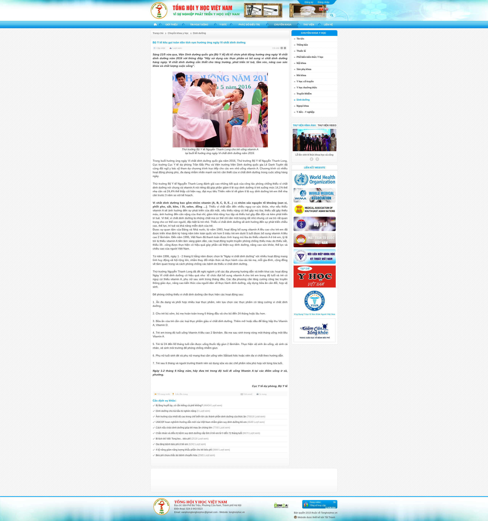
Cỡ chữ (275, 48)
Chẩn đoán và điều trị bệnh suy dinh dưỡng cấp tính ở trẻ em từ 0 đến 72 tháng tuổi (208, 433)
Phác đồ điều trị (249, 24)
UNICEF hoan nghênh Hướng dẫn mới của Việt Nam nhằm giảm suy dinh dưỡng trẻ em (210, 422)
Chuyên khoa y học (178, 33)
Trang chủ (155, 25)
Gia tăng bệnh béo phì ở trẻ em (181, 444)
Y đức (223, 24)
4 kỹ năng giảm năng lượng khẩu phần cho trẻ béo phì (193, 449)
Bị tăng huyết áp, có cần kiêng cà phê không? (189, 405)
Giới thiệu (171, 24)
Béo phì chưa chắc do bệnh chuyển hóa (185, 455)
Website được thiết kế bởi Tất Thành (316, 517)
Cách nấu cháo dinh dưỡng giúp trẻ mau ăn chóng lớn (193, 427)
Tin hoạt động (199, 24)
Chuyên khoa (282, 24)
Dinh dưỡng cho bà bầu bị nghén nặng (183, 411)
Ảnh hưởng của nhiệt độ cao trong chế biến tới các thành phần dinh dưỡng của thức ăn (210, 416)
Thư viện (308, 24)
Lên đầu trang (181, 394)
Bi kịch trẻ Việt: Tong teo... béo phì (182, 438)
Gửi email (248, 394)
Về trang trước (163, 394)
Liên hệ (328, 24)
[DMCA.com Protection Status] (281, 507)
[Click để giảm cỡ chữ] (285, 48)
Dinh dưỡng (199, 33)
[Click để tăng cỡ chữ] (282, 48)
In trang (262, 394)
